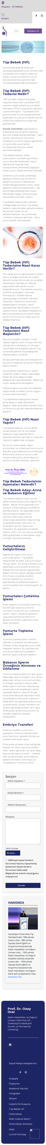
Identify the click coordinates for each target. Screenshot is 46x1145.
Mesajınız (10, 816)
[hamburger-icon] (16, 31)
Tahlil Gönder (11, 848)
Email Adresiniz (16, 792)
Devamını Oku (15, 976)
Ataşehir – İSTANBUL (12, 7)
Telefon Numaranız (17, 804)
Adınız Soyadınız (16, 780)
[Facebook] (36, 15)
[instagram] (42, 15)
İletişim (5, 18)
